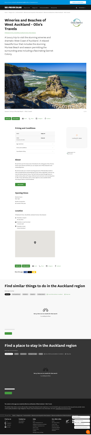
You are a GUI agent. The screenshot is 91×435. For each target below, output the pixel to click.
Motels (40, 354)
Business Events (55, 425)
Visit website (16, 118)
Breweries (33, 294)
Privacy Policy (36, 429)
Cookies (34, 430)
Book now (8, 118)
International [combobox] (82, 7)
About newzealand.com (38, 422)
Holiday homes (9, 354)
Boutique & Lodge (32, 354)
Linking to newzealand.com (39, 425)
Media (53, 421)
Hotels (16, 354)
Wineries (7, 294)
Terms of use (35, 427)
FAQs (34, 421)
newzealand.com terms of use (63, 408)
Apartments (23, 354)
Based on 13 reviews (70, 154)
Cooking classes (41, 294)
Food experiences (16, 294)
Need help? (21, 422)
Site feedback (21, 421)
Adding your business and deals (39, 424)
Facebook (9, 425)
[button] (27, 7)
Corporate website (56, 427)
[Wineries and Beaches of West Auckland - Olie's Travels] (77, 22)
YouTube (8, 427)
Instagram (9, 423)
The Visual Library (55, 422)
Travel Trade (54, 424)
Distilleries (25, 294)
